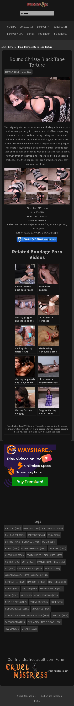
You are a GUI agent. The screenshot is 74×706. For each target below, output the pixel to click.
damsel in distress (51, 561)
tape (58, 431)
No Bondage (60, 33)
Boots (49, 541)
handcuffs (36, 581)
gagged (57, 429)
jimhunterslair (51, 588)
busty (22, 429)
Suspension (44, 33)
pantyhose (39, 601)
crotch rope (37, 555)
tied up (12, 628)
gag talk (39, 575)
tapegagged (15, 622)
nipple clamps (16, 601)
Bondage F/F (43, 26)
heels (16, 431)
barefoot (36, 535)
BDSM (54, 535)
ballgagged (15, 535)
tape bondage (38, 615)
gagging (64, 429)
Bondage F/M (60, 26)
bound (8, 429)
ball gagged (52, 528)
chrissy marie (32, 429)
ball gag (31, 528)
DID (10, 568)
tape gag (59, 615)
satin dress (42, 431)
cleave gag (14, 555)
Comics (30, 33)
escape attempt (46, 429)
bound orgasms (33, 548)
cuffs (28, 561)
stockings (40, 608)
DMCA (37, 700)
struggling (15, 615)
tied (33, 622)
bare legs (46, 426)
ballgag (13, 528)
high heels (57, 581)
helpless (23, 431)
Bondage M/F (26, 26)
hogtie (12, 588)
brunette (16, 429)
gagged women (17, 575)
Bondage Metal (15, 33)
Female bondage (29, 568)
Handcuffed (15, 581)
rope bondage (17, 608)
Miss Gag (27, 71)
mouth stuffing (46, 595)
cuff (56, 555)
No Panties (32, 431)
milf (26, 595)
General (11, 26)
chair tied (57, 548)
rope (57, 601)
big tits (12, 541)
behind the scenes (59, 426)
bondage (31, 541)
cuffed (12, 561)
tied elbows (51, 622)
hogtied (29, 588)
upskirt (29, 628)
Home (3, 46)
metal (11, 595)
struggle (51, 431)
